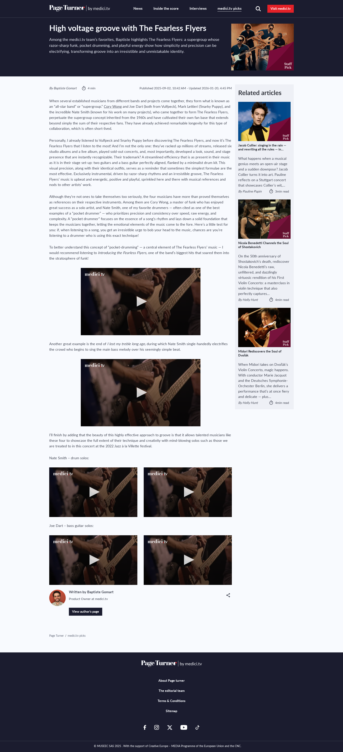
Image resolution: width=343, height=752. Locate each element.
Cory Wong (113, 107)
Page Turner (57, 636)
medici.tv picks (230, 9)
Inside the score (166, 9)
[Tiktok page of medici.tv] (197, 727)
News (138, 9)
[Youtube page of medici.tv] (183, 727)
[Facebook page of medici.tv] (145, 727)
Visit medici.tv (281, 8)
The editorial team (172, 690)
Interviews (198, 9)
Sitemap (171, 711)
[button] (229, 595)
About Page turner (171, 680)
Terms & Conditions (171, 701)
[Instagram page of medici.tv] (156, 727)
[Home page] (79, 8)
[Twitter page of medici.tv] (169, 727)
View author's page (85, 611)
